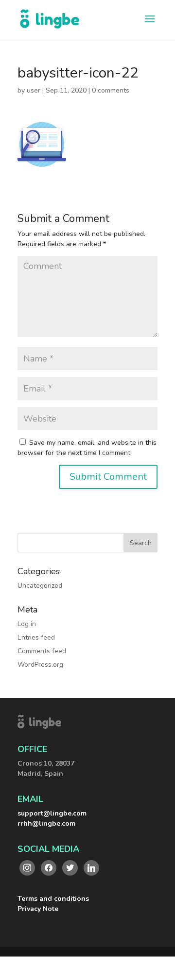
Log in (27, 623)
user (33, 90)
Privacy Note (38, 908)
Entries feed (36, 637)
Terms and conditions (53, 898)
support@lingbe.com (52, 813)
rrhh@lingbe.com (46, 823)
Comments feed (42, 651)
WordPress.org (40, 664)
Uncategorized (40, 585)
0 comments (110, 90)
